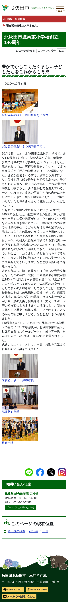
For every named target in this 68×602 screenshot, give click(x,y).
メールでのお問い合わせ (20, 507)
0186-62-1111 (15, 589)
